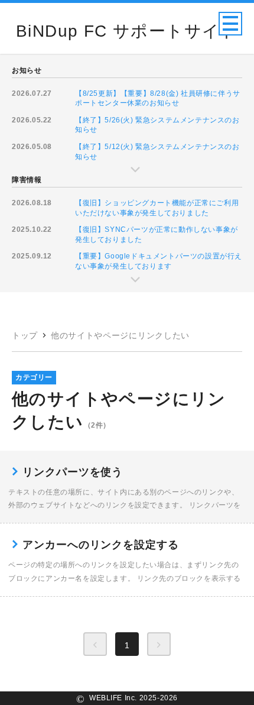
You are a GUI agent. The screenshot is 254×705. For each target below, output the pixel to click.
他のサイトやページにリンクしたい (120, 335)
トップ (25, 335)
